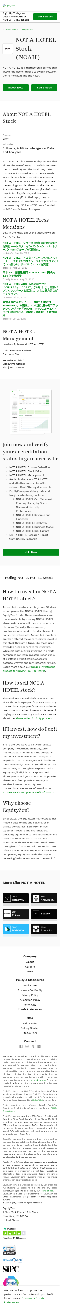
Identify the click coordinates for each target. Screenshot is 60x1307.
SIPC (40, 1100)
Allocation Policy (30, 999)
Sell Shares (44, 87)
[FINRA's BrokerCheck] (13, 1260)
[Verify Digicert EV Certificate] (9, 1250)
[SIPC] (11, 1269)
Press (30, 971)
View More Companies (19, 29)
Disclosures (30, 985)
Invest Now (15, 87)
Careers (30, 966)
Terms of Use (46, 1191)
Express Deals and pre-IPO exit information (29, 792)
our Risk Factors (38, 1080)
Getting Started (30, 1028)
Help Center (29, 1023)
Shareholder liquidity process (34, 718)
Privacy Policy (30, 995)
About (30, 961)
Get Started (45, 16)
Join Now (31, 552)
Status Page (30, 1032)
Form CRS (30, 1004)
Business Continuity (30, 990)
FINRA (35, 1100)
